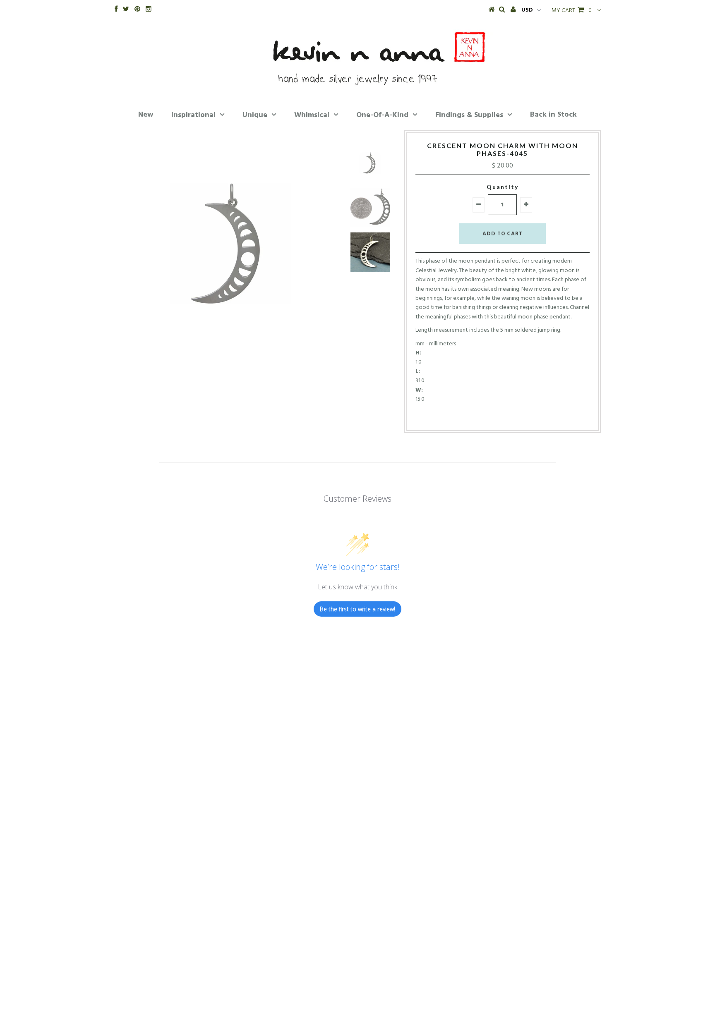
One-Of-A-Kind (382, 115)
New (146, 115)
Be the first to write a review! (357, 609)
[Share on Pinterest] (516, 417)
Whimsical (311, 115)
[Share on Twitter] (499, 417)
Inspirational (193, 115)
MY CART (572, 10)
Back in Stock (553, 115)
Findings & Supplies (469, 115)
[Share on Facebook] (486, 417)
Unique (254, 115)
